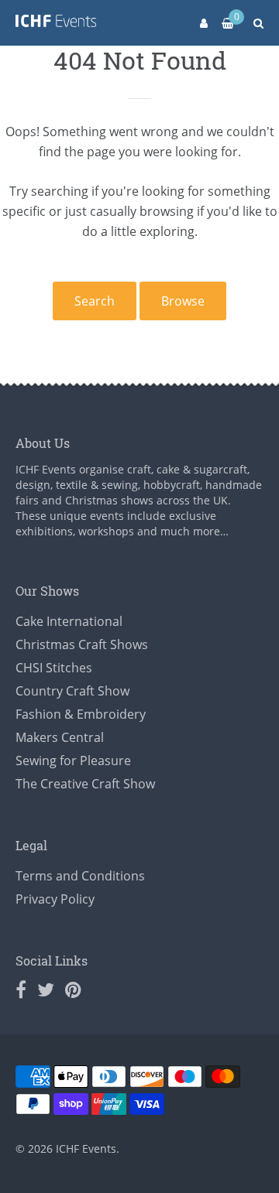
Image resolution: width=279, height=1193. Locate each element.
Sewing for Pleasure (73, 760)
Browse (183, 300)
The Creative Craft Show (85, 783)
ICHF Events (86, 1148)
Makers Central (60, 737)
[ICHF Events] (56, 23)
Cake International (69, 621)
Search (94, 300)
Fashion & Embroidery (81, 714)
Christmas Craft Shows (82, 644)
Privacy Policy (55, 899)
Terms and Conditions (80, 875)
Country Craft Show (72, 690)
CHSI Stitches (54, 667)
